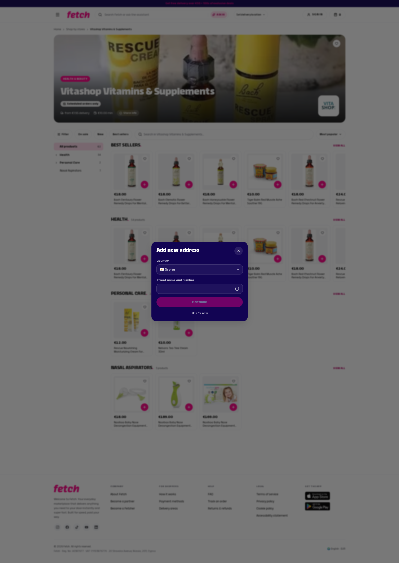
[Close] (238, 251)
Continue (199, 302)
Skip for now (199, 313)
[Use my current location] (237, 289)
